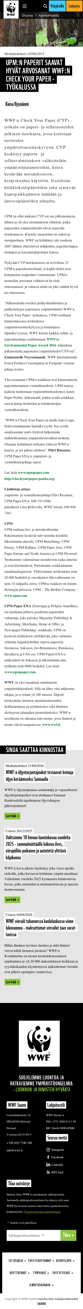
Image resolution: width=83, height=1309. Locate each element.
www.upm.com (15, 595)
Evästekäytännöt (40, 1261)
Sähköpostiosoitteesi (24, 1235)
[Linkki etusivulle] (11, 9)
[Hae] (45, 5)
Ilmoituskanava (40, 1285)
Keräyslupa (64, 1261)
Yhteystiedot (61, 1273)
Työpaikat (39, 1273)
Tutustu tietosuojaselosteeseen (42, 1212)
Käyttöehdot (18, 1273)
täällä (41, 1303)
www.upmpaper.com (33, 472)
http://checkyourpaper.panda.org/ (29, 478)
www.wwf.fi (51, 724)
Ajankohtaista (49, 15)
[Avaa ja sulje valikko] (24, 5)
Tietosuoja (15, 1261)
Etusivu (27, 15)
